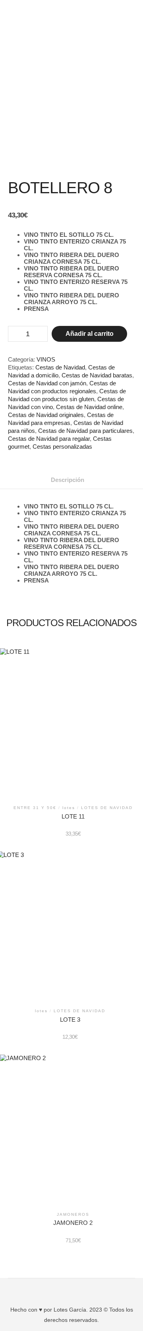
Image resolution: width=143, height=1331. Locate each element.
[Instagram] (77, 1289)
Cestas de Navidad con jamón (47, 383)
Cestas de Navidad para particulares (85, 430)
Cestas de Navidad (60, 367)
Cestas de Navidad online (89, 407)
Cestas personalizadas (62, 446)
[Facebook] (65, 1289)
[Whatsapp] (89, 1289)
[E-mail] (53, 1289)
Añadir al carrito (90, 333)
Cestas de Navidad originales (46, 414)
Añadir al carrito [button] (73, 723)
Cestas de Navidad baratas (97, 375)
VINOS (46, 359)
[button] (71, 11)
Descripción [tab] (67, 479)
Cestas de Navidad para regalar (49, 438)
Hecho (18, 1309)
